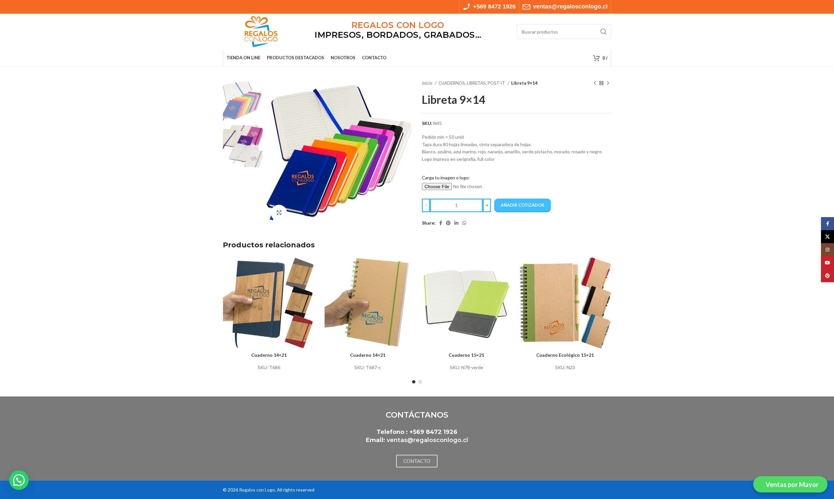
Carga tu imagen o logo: (446, 177)
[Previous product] (595, 83)
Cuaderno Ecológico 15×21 (565, 355)
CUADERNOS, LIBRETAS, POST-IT (472, 83)
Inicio (427, 83)
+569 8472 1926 (433, 432)
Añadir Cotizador (522, 205)
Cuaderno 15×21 (466, 355)
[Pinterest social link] (448, 223)
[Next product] (608, 83)
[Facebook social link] (440, 223)
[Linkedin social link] (456, 223)
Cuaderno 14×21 (269, 355)
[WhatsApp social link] (464, 223)
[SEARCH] (603, 31)
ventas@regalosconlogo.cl (427, 440)
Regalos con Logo (257, 489)
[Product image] (269, 303)
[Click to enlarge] (279, 213)
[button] (19, 480)
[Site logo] (261, 31)
